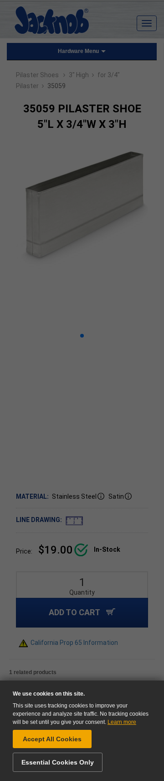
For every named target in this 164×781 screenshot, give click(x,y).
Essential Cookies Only (57, 762)
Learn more (122, 722)
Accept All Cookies (52, 739)
